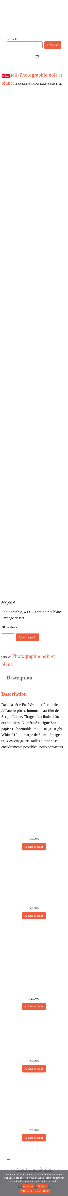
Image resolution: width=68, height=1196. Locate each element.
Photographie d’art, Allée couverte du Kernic (34, 1055)
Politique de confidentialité (34, 1191)
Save (7, 76)
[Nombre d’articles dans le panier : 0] (36, 56)
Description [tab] (19, 678)
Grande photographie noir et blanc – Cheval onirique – (34, 902)
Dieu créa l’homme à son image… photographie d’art (34, 833)
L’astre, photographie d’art (34, 992)
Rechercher (12, 39)
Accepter (28, 1186)
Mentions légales (34, 1169)
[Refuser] (64, 1183)
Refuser (42, 1186)
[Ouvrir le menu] (28, 56)
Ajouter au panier (27, 637)
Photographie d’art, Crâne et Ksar (34, 1124)
